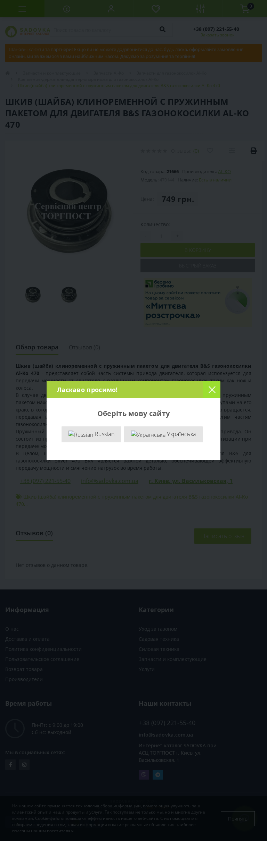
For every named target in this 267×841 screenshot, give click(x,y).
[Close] (211, 389)
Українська (180, 434)
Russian (104, 434)
